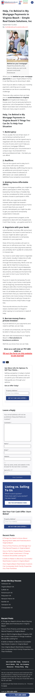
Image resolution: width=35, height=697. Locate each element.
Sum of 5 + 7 (8, 470)
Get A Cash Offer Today (13, 662)
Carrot (5, 685)
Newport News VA (7, 599)
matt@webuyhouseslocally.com (16, 27)
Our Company (24, 664)
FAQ (17, 664)
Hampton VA (6, 604)
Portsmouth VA (6, 593)
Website (6, 456)
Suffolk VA (5, 590)
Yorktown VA (5, 584)
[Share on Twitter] (7, 362)
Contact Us (25, 662)
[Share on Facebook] (4, 362)
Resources (10, 667)
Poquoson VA (6, 595)
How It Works (10, 664)
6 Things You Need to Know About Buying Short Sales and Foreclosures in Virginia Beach (17, 540)
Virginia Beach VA (7, 587)
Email (6, 450)
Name (6, 443)
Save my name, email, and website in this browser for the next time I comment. (17, 465)
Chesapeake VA (7, 607)
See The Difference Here (17, 503)
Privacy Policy (19, 667)
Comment (7, 422)
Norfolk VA (5, 602)
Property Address (12, 390)
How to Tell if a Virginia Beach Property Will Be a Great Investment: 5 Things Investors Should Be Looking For (16, 553)
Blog (26, 667)
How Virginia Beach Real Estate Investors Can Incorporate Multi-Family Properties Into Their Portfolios (17, 566)
